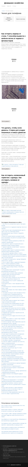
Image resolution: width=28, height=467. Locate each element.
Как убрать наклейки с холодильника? (12, 340)
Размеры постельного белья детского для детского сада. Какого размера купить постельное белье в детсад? (13, 297)
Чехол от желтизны (20, 19)
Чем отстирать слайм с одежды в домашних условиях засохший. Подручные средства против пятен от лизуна (13, 415)
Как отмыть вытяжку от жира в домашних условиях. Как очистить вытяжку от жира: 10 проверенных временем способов (12, 389)
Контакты (5, 449)
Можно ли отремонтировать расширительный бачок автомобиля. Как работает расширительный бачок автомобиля (13, 238)
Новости (9, 6)
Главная (3, 6)
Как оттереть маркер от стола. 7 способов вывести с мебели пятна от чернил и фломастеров (13, 37)
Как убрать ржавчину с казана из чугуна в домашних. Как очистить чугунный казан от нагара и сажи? (13, 384)
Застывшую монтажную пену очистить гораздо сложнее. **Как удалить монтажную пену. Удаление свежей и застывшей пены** (13, 309)
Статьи (14, 6)
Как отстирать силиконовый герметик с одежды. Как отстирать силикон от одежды (13, 178)
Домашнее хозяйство (14, 3)
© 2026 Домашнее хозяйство (9, 446)
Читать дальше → (6, 121)
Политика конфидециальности (10, 450)
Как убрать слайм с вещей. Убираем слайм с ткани (15, 338)
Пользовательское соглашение (15, 449)
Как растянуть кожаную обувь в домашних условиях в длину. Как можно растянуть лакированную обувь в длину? (12, 274)
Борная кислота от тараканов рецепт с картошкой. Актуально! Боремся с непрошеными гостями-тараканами (12, 367)
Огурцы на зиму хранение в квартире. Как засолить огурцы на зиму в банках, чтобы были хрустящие (12, 267)
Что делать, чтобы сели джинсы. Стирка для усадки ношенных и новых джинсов (13, 130)
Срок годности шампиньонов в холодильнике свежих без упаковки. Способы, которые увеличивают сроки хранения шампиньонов (12, 335)
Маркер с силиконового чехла (9, 19)
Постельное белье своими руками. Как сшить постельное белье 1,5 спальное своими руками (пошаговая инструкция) (12, 305)
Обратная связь (6, 455)
